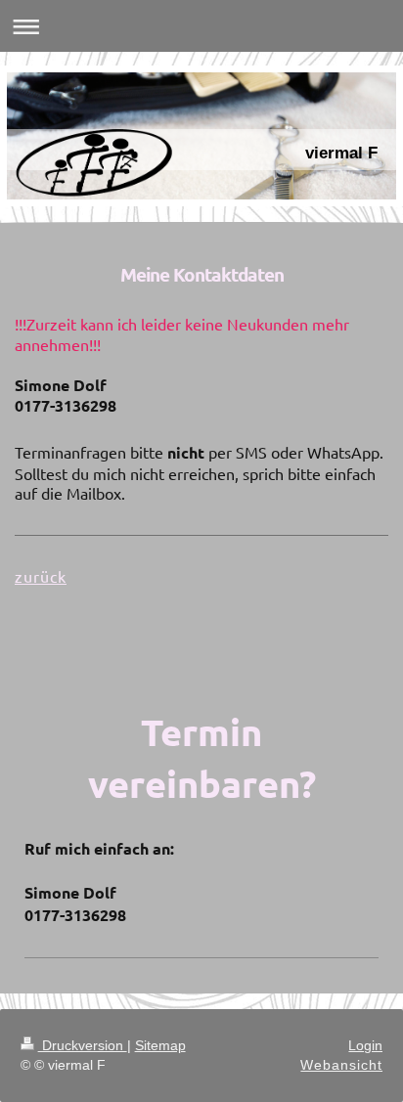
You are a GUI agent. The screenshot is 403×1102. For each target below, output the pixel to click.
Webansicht (341, 1065)
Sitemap (160, 1045)
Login (365, 1045)
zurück (41, 576)
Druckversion (82, 1045)
